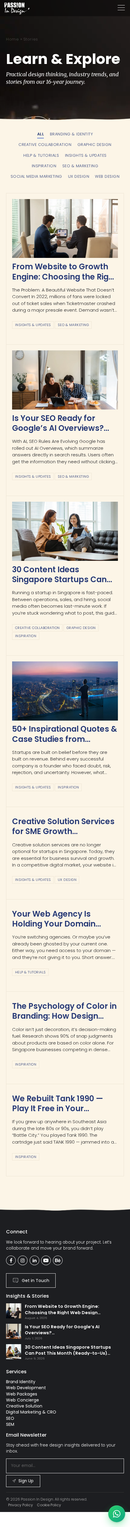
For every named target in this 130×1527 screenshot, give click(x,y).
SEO (10, 1418)
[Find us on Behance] (58, 1260)
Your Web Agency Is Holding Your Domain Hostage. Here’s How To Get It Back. (59, 929)
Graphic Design (81, 627)
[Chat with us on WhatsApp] (116, 1513)
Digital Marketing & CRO (31, 1412)
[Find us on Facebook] (11, 1260)
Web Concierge (22, 1400)
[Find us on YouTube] (46, 1260)
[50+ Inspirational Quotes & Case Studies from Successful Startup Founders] (65, 691)
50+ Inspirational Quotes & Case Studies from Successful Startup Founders (64, 744)
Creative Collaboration (37, 627)
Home (12, 39)
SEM (10, 1424)
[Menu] (121, 8)
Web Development (26, 1388)
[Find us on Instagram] (23, 1260)
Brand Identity (20, 1382)
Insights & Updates (33, 324)
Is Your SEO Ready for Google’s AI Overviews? (58, 423)
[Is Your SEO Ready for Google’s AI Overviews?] (65, 380)
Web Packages (21, 1394)
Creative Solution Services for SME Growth (63, 826)
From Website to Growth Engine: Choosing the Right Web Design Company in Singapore (64, 281)
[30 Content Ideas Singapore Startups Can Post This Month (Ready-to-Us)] (65, 531)
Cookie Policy (49, 1504)
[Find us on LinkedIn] (34, 1260)
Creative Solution (24, 1406)
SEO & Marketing (73, 324)
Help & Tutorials (30, 972)
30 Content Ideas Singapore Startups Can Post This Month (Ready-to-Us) (60, 584)
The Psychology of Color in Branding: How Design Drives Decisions (64, 1016)
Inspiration (26, 635)
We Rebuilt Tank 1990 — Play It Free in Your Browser (57, 1108)
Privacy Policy (20, 1504)
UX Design (67, 879)
